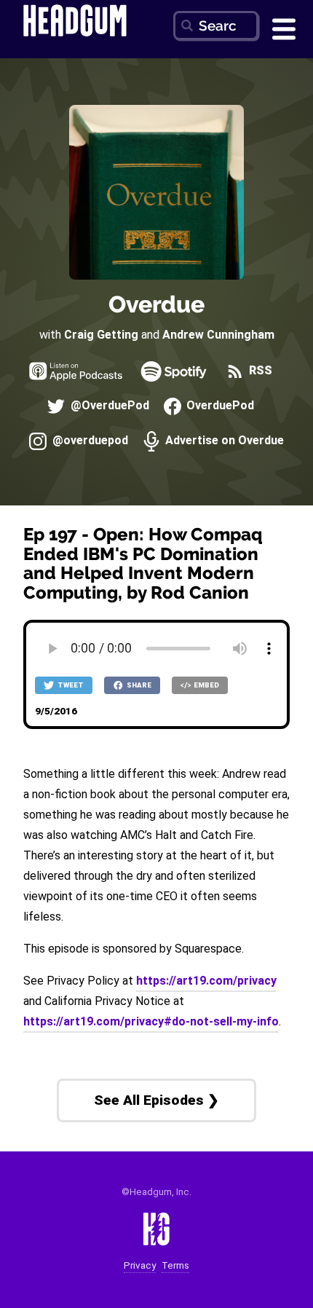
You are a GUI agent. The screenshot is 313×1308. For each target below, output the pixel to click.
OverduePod (218, 406)
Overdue (156, 304)
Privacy (140, 1265)
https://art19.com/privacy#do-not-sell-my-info (151, 1021)
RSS (259, 371)
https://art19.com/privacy (206, 981)
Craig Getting (101, 335)
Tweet (70, 685)
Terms (175, 1265)
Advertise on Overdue (223, 441)
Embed (205, 685)
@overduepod (88, 441)
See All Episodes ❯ (156, 1100)
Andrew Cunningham (218, 335)
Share (138, 685)
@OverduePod (108, 406)
